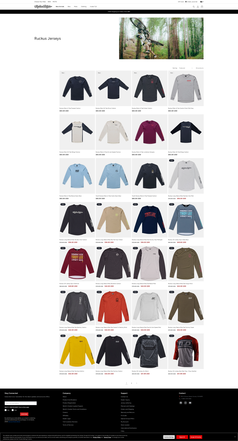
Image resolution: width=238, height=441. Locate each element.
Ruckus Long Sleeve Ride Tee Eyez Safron (72, 371)
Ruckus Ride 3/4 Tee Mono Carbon (106, 108)
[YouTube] (190, 403)
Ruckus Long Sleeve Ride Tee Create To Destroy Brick (111, 327)
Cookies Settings (169, 437)
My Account (124, 422)
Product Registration (69, 403)
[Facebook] (181, 403)
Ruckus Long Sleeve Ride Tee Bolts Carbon (108, 283)
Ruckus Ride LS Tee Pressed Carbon (70, 108)
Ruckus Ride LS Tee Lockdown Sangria (143, 152)
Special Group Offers (127, 418)
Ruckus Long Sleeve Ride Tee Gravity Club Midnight (147, 239)
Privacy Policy (97, 437)
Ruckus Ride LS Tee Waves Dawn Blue (70, 196)
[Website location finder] (202, 2)
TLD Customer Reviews (70, 422)
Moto (55, 2)
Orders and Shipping (127, 409)
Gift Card (181, 1)
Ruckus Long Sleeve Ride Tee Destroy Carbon (73, 327)
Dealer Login (67, 418)
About (65, 396)
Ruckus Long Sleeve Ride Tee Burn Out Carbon (73, 239)
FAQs (122, 431)
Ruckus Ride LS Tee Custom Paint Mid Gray (181, 108)
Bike (49, 2)
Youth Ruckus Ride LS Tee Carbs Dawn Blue (108, 196)
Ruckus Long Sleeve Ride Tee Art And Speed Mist (146, 327)
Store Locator (192, 2)
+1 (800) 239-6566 (186, 398)
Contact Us (124, 396)
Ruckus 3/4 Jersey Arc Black (140, 371)
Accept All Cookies (196, 437)
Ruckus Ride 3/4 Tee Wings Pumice (70, 152)
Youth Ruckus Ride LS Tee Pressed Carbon (144, 196)
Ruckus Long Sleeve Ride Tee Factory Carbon (109, 371)
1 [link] (126, 383)
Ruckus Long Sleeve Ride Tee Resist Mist (144, 283)
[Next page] (137, 383)
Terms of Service (68, 425)
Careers (65, 412)
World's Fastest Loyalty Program (73, 406)
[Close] (235, 437)
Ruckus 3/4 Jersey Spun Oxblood (69, 283)
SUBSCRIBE (24, 414)
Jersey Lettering (126, 403)
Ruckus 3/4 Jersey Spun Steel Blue (178, 239)
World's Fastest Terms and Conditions (75, 409)
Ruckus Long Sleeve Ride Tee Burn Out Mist (181, 196)
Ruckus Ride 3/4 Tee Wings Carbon (178, 152)
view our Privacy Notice (14, 421)
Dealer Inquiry (125, 400)
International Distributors (129, 428)
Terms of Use (107, 437)
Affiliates (65, 415)
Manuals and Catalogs (128, 406)
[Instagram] (185, 403)
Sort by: (175, 68)
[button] (61, 7)
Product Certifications (70, 400)
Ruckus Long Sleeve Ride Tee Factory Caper (181, 327)
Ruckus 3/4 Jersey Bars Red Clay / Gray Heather (182, 371)
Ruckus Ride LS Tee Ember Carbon (142, 108)
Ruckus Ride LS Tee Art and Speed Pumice (108, 152)
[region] (119, 437)
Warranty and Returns (128, 412)
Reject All (182, 437)
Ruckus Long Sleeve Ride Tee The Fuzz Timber (109, 239)
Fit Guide (124, 415)
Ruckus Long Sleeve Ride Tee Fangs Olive (180, 283)
